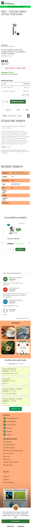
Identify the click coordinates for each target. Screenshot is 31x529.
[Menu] (2, 3)
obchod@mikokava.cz (12, 418)
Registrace (6, 479)
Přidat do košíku (17, 102)
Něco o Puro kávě (8, 453)
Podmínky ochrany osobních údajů (13, 450)
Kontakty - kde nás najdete (10, 462)
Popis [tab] (4, 116)
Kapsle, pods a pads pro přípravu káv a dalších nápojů (19, 172)
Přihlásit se (6, 476)
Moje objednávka (8, 465)
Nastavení (21, 526)
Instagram (9, 431)
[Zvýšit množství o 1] (7, 102)
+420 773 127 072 (11, 425)
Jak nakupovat (7, 442)
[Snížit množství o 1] (3, 102)
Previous (1, 242)
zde (15, 517)
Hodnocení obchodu (15, 360)
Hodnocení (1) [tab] (12, 116)
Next (29, 242)
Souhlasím (16, 521)
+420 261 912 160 (10, 421)
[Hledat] (22, 2)
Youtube (8, 434)
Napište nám (6, 459)
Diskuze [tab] (19, 116)
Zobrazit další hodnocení (22, 318)
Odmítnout (10, 526)
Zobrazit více (15, 409)
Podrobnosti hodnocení (7, 46)
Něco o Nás (6, 456)
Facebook (9, 428)
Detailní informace (6, 56)
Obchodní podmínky (9, 445)
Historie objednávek (8, 482)
